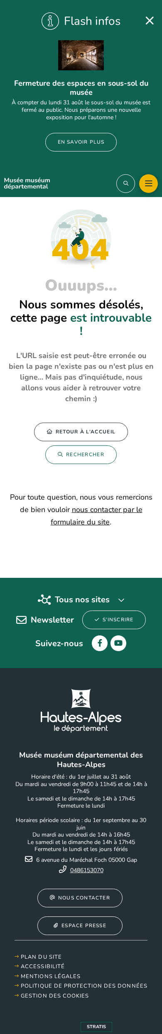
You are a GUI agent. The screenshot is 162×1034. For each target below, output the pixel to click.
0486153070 (86, 870)
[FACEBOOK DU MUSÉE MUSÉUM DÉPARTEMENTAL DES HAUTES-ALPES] (99, 643)
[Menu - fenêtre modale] (148, 183)
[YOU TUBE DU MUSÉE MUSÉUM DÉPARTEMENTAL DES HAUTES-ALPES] (118, 643)
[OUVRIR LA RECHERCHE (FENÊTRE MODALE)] (125, 183)
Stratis (96, 1027)
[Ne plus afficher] (149, 20)
